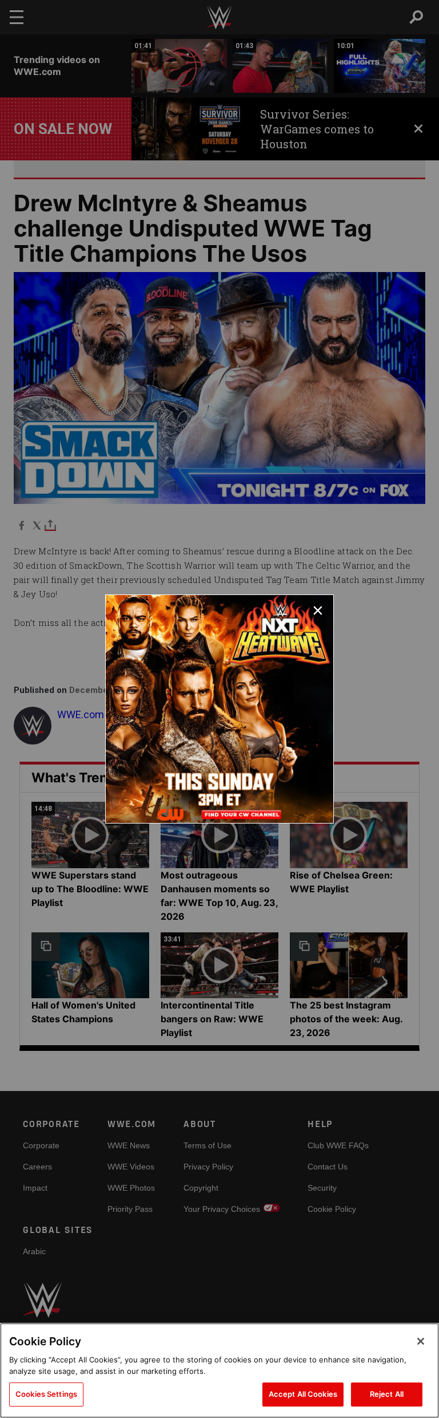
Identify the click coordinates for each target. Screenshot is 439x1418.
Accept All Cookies (303, 1394)
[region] (219, 1370)
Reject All (387, 1394)
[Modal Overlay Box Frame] (219, 709)
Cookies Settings (46, 1394)
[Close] (420, 1341)
